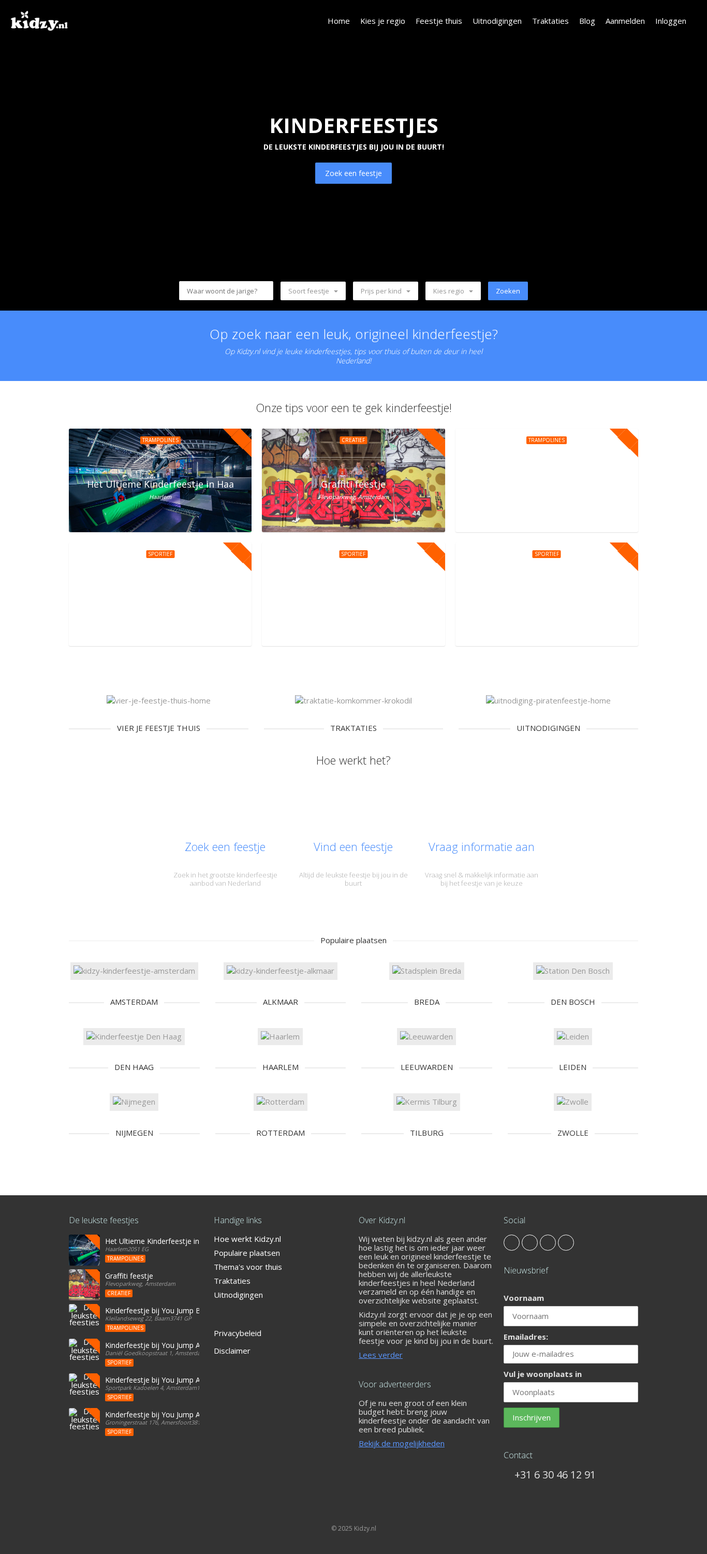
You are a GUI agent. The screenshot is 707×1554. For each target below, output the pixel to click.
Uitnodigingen (497, 21)
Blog (587, 21)
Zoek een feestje (353, 173)
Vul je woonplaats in (543, 1374)
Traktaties (550, 21)
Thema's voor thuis (248, 1267)
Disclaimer (232, 1350)
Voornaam (524, 1298)
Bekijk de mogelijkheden (402, 1443)
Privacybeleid (237, 1333)
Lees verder (381, 1355)
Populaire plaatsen (247, 1253)
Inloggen (670, 21)
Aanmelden (625, 21)
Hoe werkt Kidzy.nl (247, 1239)
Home (339, 21)
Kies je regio (382, 21)
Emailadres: (526, 1336)
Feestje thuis (439, 21)
